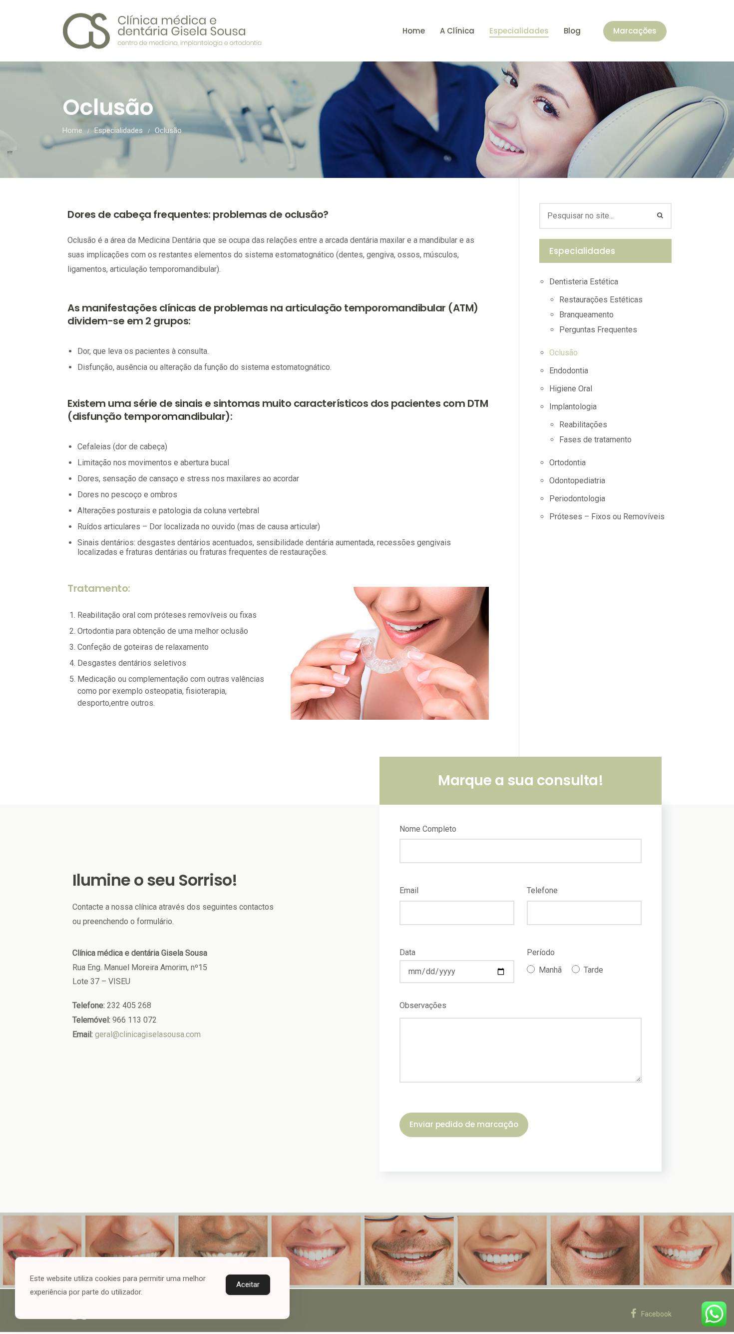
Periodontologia (577, 498)
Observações (422, 1005)
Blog (572, 30)
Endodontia (568, 370)
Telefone (542, 890)
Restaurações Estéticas (601, 299)
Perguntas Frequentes (598, 329)
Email (408, 890)
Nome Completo (427, 829)
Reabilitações (583, 424)
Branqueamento (586, 314)
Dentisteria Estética (583, 281)
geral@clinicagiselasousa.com (148, 1034)
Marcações (635, 30)
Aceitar (248, 1284)
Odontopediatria (577, 480)
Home (413, 30)
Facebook (656, 1314)
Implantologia (573, 406)
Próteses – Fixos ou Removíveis (607, 516)
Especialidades (519, 30)
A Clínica (457, 30)
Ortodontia (567, 462)
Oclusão (563, 352)
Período (541, 952)
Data (407, 952)
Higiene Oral (570, 388)
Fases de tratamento (595, 439)
